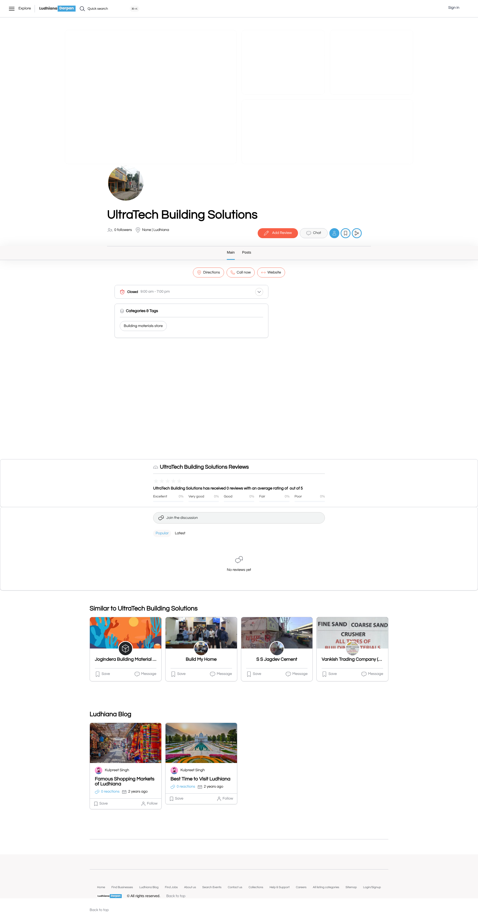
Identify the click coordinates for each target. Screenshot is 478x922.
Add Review (282, 233)
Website (274, 272)
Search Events (212, 887)
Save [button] (106, 674)
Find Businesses (122, 887)
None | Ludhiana (155, 230)
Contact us (235, 887)
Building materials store (143, 326)
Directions (211, 272)
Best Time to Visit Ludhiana (201, 779)
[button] (467, 8)
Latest (180, 533)
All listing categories (326, 887)
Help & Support (280, 887)
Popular (162, 533)
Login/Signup (372, 887)
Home (101, 887)
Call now (244, 272)
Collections (255, 887)
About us (190, 887)
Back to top (175, 896)
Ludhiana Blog (148, 887)
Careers (301, 887)
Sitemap (351, 887)
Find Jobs (171, 887)
